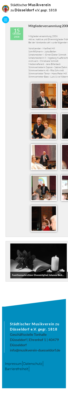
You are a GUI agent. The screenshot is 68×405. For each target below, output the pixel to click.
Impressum (13, 363)
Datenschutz (32, 363)
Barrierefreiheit (16, 369)
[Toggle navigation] (5, 19)
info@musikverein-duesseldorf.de (35, 350)
